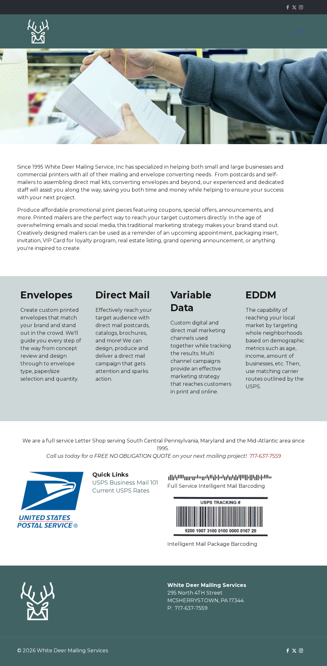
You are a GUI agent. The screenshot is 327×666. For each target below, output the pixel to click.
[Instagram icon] (301, 7)
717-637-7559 (191, 608)
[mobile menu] (299, 31)
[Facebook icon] (287, 7)
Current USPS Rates (120, 490)
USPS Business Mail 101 (125, 482)
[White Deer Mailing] (38, 31)
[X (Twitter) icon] (294, 7)
